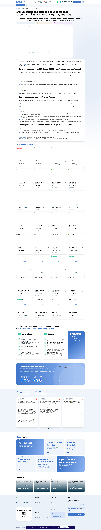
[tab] (48, 428)
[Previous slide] (31, 50)
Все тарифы (20, 165)
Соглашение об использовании (53, 527)
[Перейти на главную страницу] (19, 2)
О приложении (19, 506)
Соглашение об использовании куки (78, 528)
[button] (26, 2)
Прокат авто (18, 8)
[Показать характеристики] (31, 161)
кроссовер (23, 64)
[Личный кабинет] (83, 2)
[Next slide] (70, 50)
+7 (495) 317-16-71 (67, 1)
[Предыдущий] (18, 414)
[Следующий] (82, 414)
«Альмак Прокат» (22, 137)
